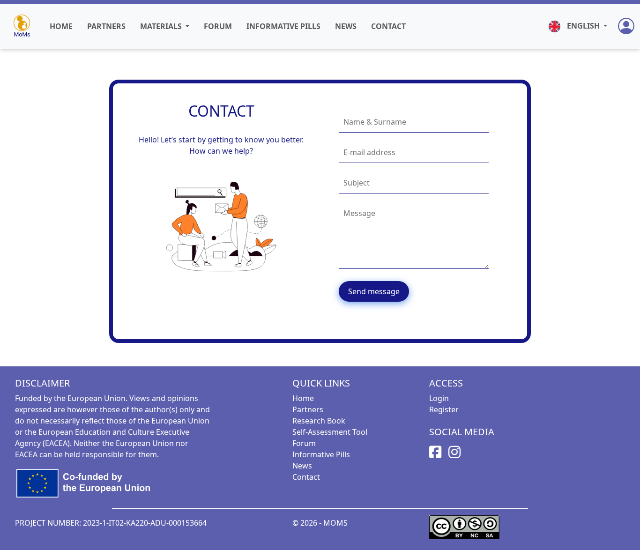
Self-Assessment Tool (329, 432)
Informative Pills (283, 26)
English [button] (583, 26)
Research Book (318, 421)
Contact (388, 26)
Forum (218, 26)
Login (439, 398)
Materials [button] (162, 26)
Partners (106, 26)
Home (61, 26)
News (346, 26)
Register (444, 409)
